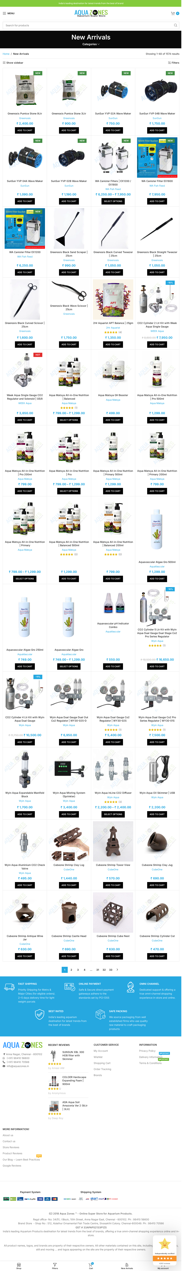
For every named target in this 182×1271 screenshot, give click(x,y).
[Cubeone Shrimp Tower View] (113, 841)
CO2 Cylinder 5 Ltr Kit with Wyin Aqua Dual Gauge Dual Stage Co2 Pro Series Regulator (157, 633)
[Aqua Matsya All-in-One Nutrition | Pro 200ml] (25, 447)
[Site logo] (91, 13)
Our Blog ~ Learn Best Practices (22, 1158)
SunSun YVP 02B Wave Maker (69, 180)
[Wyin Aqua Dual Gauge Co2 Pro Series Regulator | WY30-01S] (157, 693)
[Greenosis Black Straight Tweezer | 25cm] (157, 228)
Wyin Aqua (157, 640)
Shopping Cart (102, 1063)
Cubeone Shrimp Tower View (113, 864)
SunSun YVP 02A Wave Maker (113, 113)
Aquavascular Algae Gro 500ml (157, 561)
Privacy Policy (147, 1050)
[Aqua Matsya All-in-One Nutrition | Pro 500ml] (157, 371)
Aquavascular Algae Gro (69, 649)
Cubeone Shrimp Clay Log (68, 864)
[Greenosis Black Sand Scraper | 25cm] (69, 228)
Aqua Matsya (69, 403)
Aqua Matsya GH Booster (113, 395)
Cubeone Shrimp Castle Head (69, 935)
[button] (25, 130)
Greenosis (25, 118)
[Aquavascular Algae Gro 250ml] (25, 616)
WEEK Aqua (157, 331)
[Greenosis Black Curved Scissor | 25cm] (25, 299)
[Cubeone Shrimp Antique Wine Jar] (25, 912)
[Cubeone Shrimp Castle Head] (69, 912)
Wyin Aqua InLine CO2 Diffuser (113, 792)
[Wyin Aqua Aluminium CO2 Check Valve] (25, 841)
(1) (76, 408)
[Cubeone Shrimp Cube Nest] (113, 912)
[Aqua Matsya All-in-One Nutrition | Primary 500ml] (113, 447)
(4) (120, 332)
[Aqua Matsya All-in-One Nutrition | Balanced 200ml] (113, 518)
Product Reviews (12, 1153)
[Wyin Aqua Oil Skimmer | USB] (157, 769)
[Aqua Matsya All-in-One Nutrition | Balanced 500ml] (69, 518)
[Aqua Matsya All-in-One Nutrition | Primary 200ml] (157, 447)
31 (97, 969)
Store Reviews (11, 1147)
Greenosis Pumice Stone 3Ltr (69, 113)
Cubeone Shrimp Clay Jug (157, 864)
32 (104, 969)
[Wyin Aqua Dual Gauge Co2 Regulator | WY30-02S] (113, 693)
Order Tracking (102, 1069)
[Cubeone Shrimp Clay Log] (69, 841)
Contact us (9, 1141)
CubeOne (69, 869)
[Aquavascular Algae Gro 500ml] (157, 528)
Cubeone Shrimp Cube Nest (113, 935)
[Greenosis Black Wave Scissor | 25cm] (69, 290)
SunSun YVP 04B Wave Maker (157, 113)
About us (8, 1135)
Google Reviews (12, 1165)
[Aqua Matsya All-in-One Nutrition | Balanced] (69, 371)
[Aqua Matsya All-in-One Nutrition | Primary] (25, 518)
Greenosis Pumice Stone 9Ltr (25, 113)
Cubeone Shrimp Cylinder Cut (157, 935)
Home (6, 53)
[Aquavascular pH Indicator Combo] (113, 603)
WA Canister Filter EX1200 (25, 252)
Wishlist (98, 1056)
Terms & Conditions (153, 1062)
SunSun (113, 118)
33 (110, 969)
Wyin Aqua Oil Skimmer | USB (157, 792)
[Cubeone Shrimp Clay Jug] (157, 841)
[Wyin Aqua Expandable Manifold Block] (25, 769)
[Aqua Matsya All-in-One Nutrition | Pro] (69, 447)
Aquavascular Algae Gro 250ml (24, 649)
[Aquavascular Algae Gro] (69, 616)
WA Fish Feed (113, 189)
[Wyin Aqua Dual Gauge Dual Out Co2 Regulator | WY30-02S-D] (69, 693)
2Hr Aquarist (113, 327)
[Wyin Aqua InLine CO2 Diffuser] (113, 769)
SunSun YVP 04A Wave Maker (25, 180)
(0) (76, 554)
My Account (101, 1050)
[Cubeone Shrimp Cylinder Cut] (157, 912)
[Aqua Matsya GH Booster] (113, 371)
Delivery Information (154, 1056)
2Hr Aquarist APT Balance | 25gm (113, 322)
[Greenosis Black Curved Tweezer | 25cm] (113, 228)
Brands (98, 1075)
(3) (120, 802)
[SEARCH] (175, 25)
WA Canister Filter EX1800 (157, 180)
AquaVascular (157, 566)
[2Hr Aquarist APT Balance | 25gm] (113, 299)
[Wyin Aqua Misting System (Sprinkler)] (69, 769)
